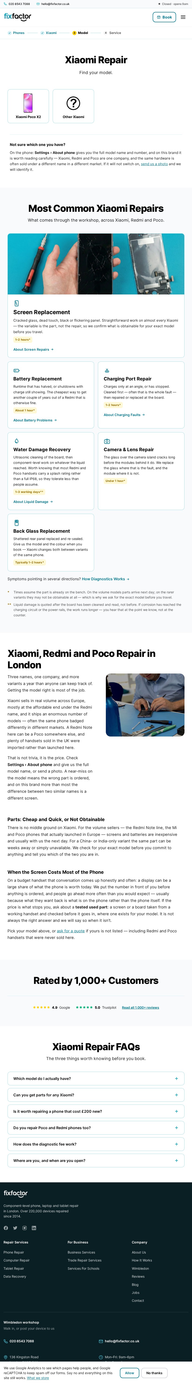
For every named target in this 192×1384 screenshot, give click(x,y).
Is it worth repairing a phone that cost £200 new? (57, 1111)
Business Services (81, 1252)
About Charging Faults (122, 415)
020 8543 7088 (22, 1341)
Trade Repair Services (84, 1260)
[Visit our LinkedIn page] (34, 1228)
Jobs (135, 1293)
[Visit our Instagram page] (24, 1228)
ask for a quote (71, 931)
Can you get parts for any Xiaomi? (43, 1095)
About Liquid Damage (30, 502)
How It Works (142, 1260)
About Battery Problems (32, 420)
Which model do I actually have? (42, 1078)
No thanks (154, 1373)
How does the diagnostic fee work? (45, 1144)
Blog (135, 1285)
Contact (138, 1300)
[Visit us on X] (15, 1228)
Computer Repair (17, 1260)
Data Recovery (15, 1276)
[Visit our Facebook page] (6, 1228)
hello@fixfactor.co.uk (122, 1341)
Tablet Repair (14, 1268)
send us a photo (154, 164)
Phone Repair (14, 1252)
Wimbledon (140, 1268)
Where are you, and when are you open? (49, 1160)
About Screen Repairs (31, 349)
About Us (139, 1252)
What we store (38, 1378)
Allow (129, 1373)
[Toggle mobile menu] (183, 17)
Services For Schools (83, 1268)
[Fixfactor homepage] (18, 17)
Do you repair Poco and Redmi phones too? (52, 1127)
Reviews (138, 1276)
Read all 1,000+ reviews (140, 1007)
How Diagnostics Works (103, 579)
